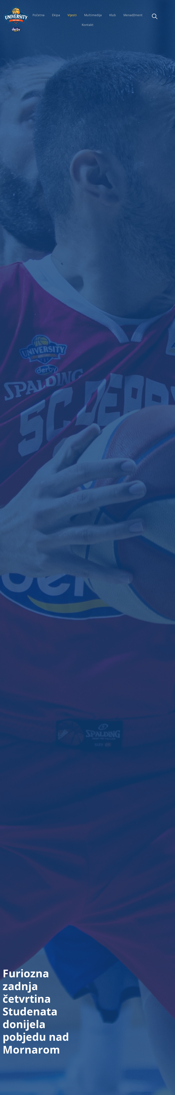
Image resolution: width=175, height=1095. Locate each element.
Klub (112, 15)
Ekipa (56, 15)
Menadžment (133, 15)
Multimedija (93, 15)
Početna (38, 15)
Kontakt (87, 25)
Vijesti (72, 15)
